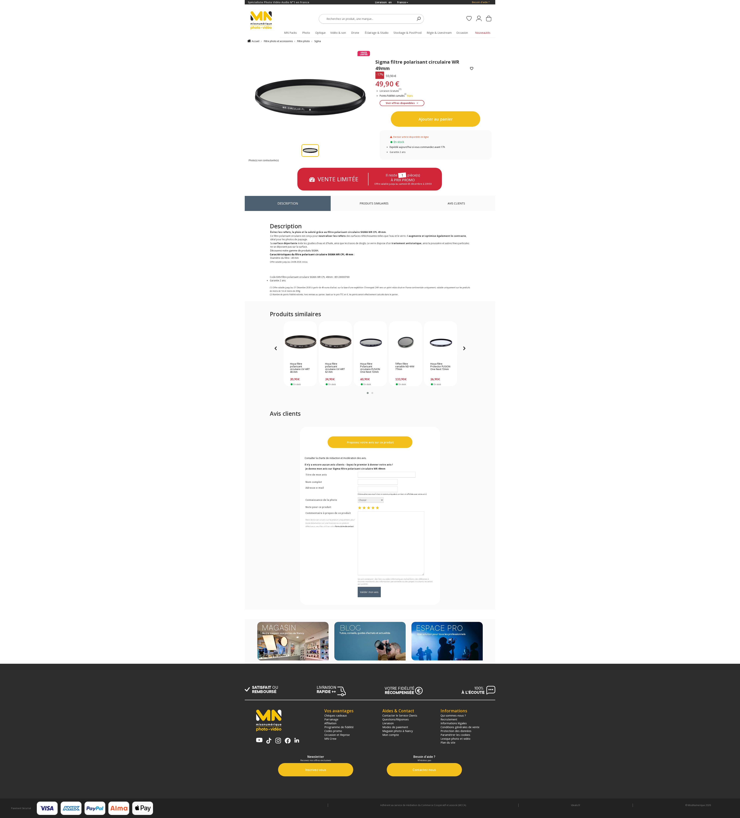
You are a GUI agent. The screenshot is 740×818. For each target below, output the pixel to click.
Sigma (317, 41)
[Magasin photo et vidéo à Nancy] (293, 641)
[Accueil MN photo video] (266, 20)
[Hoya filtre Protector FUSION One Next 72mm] (441, 342)
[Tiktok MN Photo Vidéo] (268, 741)
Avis (456, 203)
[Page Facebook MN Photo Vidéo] (288, 741)
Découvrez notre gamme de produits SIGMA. (294, 250)
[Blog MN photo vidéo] (370, 641)
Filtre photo (303, 41)
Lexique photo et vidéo (455, 738)
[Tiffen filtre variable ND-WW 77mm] (405, 342)
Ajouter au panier (436, 119)
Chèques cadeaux (335, 715)
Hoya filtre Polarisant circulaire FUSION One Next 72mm (370, 368)
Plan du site (448, 742)
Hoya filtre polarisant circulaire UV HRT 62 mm (335, 368)
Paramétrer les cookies (455, 735)
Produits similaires (374, 203)
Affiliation (330, 723)
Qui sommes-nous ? (453, 715)
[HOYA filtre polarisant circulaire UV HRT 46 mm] (300, 342)
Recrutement (449, 719)
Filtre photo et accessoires (278, 41)
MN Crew (330, 738)
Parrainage (331, 719)
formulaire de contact (344, 526)
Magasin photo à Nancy (397, 731)
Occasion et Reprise (337, 735)
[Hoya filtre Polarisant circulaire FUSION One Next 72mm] (370, 342)
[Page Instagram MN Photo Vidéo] (278, 741)
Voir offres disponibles (400, 103)
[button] (367, 393)
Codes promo (333, 731)
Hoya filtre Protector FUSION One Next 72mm (440, 366)
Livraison (388, 723)
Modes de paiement (395, 727)
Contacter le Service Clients (399, 715)
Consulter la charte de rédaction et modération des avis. (335, 458)
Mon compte (390, 735)
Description (288, 203)
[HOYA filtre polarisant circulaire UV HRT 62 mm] (335, 342)
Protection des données (456, 731)
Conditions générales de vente (460, 727)
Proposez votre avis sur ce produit (370, 442)
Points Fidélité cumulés (392, 95)
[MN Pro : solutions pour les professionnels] (447, 641)
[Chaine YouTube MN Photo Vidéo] (259, 740)
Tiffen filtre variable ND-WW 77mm (404, 366)
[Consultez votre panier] (488, 19)
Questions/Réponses (395, 719)
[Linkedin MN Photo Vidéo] (296, 740)
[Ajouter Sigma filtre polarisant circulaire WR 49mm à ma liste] (471, 69)
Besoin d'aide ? (480, 2)
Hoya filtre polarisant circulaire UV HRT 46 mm (300, 368)
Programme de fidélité (339, 727)
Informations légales (454, 723)
